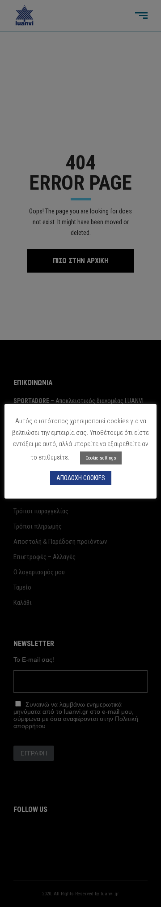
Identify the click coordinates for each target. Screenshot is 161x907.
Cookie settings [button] (100, 458)
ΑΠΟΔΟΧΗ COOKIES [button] (80, 478)
